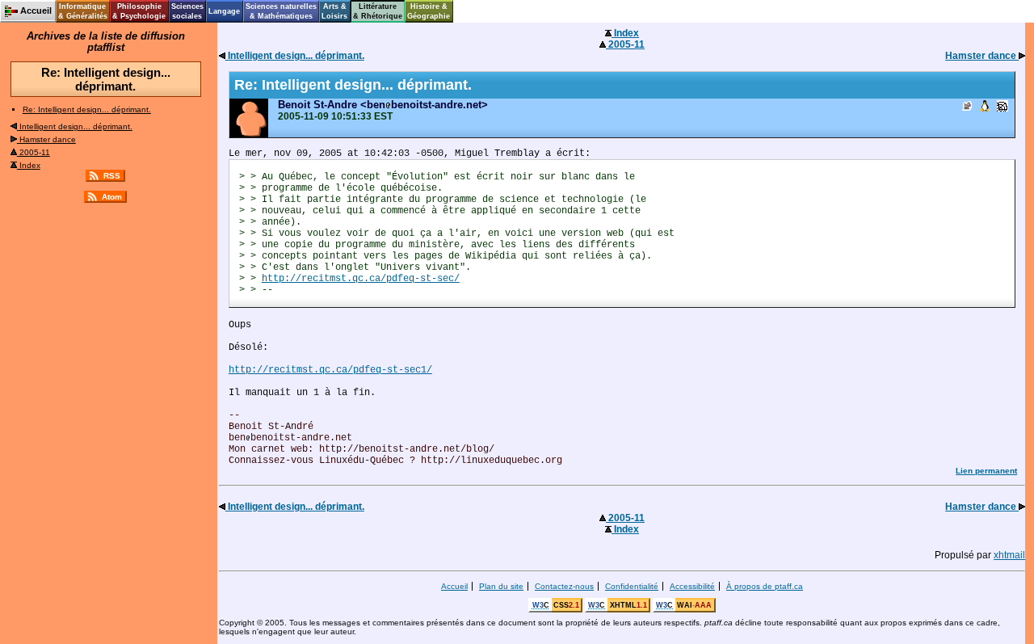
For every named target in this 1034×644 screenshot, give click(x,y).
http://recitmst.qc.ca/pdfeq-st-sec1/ (330, 370)
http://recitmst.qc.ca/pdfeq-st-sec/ (361, 278)
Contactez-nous (564, 586)
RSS (111, 175)
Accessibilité (692, 586)
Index (28, 165)
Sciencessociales (187, 11)
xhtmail (1009, 555)
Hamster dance (46, 139)
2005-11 (33, 152)
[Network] (1002, 107)
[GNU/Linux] (985, 107)
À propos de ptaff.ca (764, 586)
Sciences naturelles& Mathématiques (281, 11)
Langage (224, 11)
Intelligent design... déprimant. (74, 126)
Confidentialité (631, 586)
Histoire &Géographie (428, 11)
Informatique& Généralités (82, 11)
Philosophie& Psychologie (139, 11)
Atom (112, 196)
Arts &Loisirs (334, 11)
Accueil (454, 586)
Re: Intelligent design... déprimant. (87, 109)
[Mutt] (967, 107)
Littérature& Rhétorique (377, 11)
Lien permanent (986, 470)
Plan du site (501, 586)
